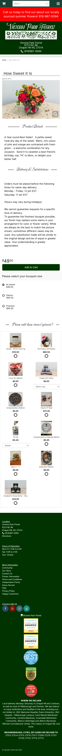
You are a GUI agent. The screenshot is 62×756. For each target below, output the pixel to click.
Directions (6, 536)
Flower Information (10, 576)
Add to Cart (31, 267)
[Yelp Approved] (31, 690)
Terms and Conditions (12, 579)
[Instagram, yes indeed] (19, 608)
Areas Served (8, 585)
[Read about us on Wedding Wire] (26, 608)
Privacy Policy (8, 591)
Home (4, 60)
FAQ (4, 588)
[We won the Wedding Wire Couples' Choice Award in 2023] (31, 615)
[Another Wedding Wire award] (31, 641)
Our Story (6, 570)
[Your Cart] (3, 4)
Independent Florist (11, 582)
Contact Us (7, 573)
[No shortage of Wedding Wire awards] (31, 625)
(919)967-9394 (32, 51)
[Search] (46, 4)
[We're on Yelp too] (12, 608)
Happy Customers (10, 594)
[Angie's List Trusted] (31, 674)
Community (7, 568)
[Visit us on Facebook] (5, 608)
